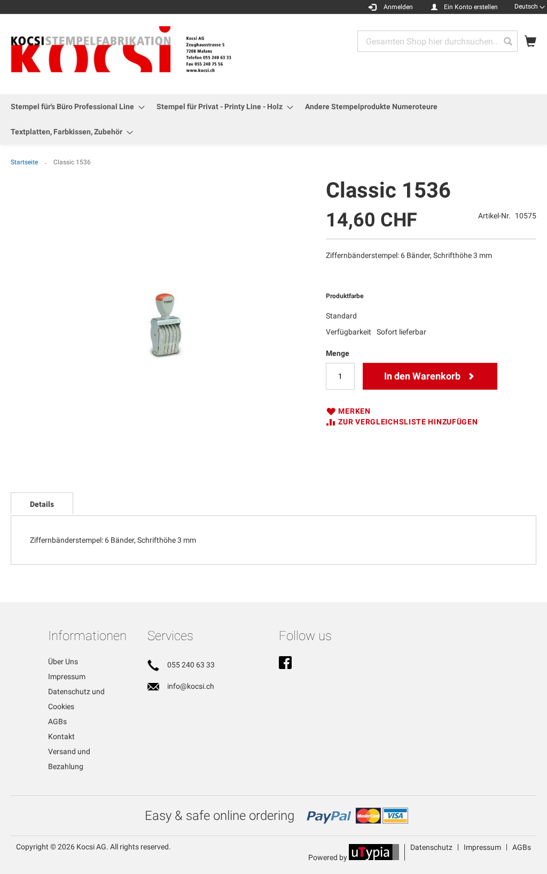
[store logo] (142, 53)
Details (42, 504)
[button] (529, 6)
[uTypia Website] (374, 857)
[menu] (273, 119)
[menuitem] (74, 106)
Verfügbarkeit (348, 332)
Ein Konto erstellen (471, 7)
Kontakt (61, 736)
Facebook (285, 663)
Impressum (66, 676)
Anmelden (398, 7)
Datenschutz (431, 847)
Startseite (24, 162)
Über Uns (63, 661)
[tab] (42, 503)
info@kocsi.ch (190, 686)
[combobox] (437, 41)
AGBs (57, 721)
